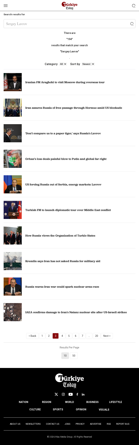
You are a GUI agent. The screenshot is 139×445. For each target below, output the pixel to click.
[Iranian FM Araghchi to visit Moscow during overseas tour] (13, 82)
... (89, 335)
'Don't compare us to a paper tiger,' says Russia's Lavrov (63, 133)
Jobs (67, 424)
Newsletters (33, 424)
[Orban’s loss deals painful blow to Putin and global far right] (13, 159)
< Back (32, 335)
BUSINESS (92, 402)
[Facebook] (77, 394)
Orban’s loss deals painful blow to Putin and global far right (65, 159)
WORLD (69, 402)
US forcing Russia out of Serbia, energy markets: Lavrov (63, 184)
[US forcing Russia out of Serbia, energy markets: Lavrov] (13, 184)
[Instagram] (63, 394)
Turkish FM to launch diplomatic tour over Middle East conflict (68, 210)
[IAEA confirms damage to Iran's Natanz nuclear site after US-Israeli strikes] (13, 312)
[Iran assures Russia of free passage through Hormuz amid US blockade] (13, 108)
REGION (46, 402)
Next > (107, 335)
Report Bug (122, 424)
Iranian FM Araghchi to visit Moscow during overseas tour (65, 82)
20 (96, 335)
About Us (15, 424)
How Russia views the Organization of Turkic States (60, 235)
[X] (56, 394)
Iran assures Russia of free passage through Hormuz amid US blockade (73, 107)
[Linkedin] (83, 394)
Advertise (95, 424)
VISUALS (104, 409)
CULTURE (35, 409)
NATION (23, 402)
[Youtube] (70, 394)
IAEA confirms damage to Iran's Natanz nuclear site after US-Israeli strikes (76, 312)
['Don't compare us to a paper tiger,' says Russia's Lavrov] (13, 133)
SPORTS (58, 409)
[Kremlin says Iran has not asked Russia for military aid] (13, 261)
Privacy (80, 424)
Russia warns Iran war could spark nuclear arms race (62, 286)
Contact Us (52, 424)
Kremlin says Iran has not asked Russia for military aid (62, 261)
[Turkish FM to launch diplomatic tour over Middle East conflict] (13, 210)
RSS (109, 424)
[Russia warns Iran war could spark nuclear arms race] (13, 287)
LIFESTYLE (115, 402)
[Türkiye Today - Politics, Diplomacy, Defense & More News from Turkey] (69, 6)
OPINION (81, 409)
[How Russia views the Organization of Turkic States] (13, 235)
